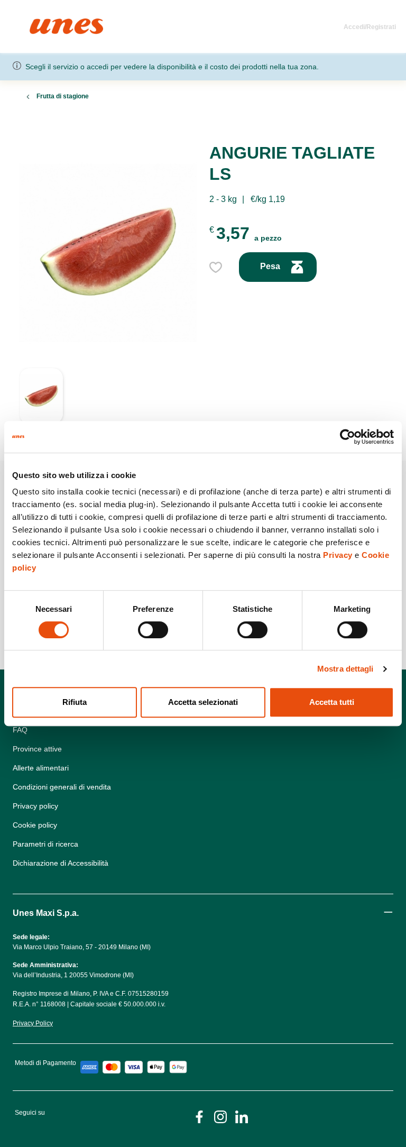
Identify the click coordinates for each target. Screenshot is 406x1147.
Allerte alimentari (41, 768)
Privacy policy (35, 806)
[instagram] (220, 1116)
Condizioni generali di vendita (62, 787)
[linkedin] (241, 1116)
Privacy (338, 554)
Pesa (271, 266)
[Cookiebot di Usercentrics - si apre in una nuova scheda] (347, 437)
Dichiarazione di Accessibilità (60, 863)
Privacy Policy (33, 1023)
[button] (41, 401)
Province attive (37, 749)
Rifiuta (74, 702)
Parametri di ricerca (45, 844)
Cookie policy (35, 825)
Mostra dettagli (345, 668)
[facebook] (199, 1116)
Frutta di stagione (62, 96)
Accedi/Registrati (370, 27)
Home (41, 23)
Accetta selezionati (203, 702)
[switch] (153, 629)
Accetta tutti (331, 702)
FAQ (20, 730)
